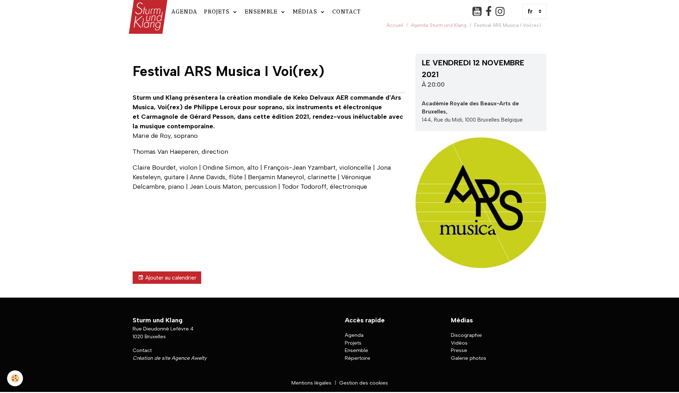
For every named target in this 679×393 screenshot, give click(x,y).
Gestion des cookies (363, 383)
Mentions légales (311, 383)
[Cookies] (15, 378)
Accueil (395, 25)
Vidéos (459, 343)
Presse (459, 350)
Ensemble (262, 11)
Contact (346, 11)
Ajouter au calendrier (170, 277)
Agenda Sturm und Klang (438, 25)
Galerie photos (468, 358)
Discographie (466, 335)
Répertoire (357, 358)
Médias (306, 11)
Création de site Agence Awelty (170, 358)
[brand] (147, 11)
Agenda (185, 11)
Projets (218, 11)
